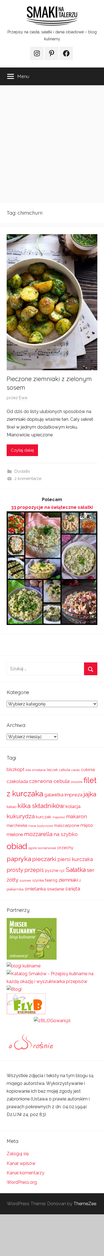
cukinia (88, 769)
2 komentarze (27, 478)
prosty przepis (25, 870)
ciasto (75, 770)
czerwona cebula (49, 781)
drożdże (76, 782)
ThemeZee (84, 1203)
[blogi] (14, 989)
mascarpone (66, 825)
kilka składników (40, 805)
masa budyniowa (40, 825)
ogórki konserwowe (42, 848)
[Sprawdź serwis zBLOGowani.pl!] (52, 1020)
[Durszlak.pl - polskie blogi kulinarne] (23, 966)
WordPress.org (22, 1182)
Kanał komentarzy (25, 1172)
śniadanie (55, 889)
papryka (19, 858)
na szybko (66, 834)
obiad (17, 846)
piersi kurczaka (75, 859)
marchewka (17, 825)
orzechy (65, 847)
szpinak (25, 880)
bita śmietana (36, 770)
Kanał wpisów (21, 1163)
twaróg (51, 880)
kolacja (72, 806)
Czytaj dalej (22, 450)
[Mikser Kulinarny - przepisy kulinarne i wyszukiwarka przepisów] (32, 958)
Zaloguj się (18, 1153)
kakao (11, 807)
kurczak (43, 816)
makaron (76, 816)
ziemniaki (68, 880)
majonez (58, 817)
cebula (64, 770)
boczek (52, 770)
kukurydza (21, 816)
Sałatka (76, 869)
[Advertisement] (52, 144)
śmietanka (35, 889)
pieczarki (44, 858)
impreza (73, 794)
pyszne (51, 870)
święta (72, 889)
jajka (89, 794)
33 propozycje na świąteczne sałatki (52, 507)
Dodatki (22, 471)
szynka (38, 880)
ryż (62, 870)
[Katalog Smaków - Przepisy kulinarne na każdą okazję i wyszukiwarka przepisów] (52, 981)
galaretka (54, 794)
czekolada (17, 781)
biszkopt (15, 769)
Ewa (23, 397)
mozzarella (38, 834)
